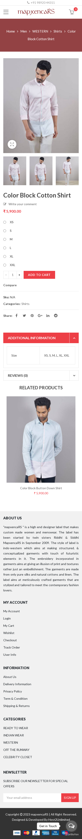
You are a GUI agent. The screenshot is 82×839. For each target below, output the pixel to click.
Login (7, 618)
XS (12, 222)
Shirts (58, 31)
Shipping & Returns (16, 706)
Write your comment (23, 204)
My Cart (8, 625)
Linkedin (48, 315)
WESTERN (40, 31)
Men (23, 31)
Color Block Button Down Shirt (41, 488)
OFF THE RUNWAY (16, 750)
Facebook (16, 315)
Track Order (11, 647)
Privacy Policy (12, 691)
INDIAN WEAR (13, 735)
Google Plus (40, 315)
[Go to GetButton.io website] (72, 834)
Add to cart (39, 275)
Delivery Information (17, 684)
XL (11, 256)
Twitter (24, 315)
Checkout (10, 640)
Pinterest (32, 315)
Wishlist (8, 633)
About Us (9, 677)
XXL (12, 265)
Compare (10, 285)
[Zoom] (12, 144)
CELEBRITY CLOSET (17, 757)
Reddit (55, 315)
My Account (11, 611)
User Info (9, 654)
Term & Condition (15, 698)
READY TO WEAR (15, 728)
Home (10, 31)
